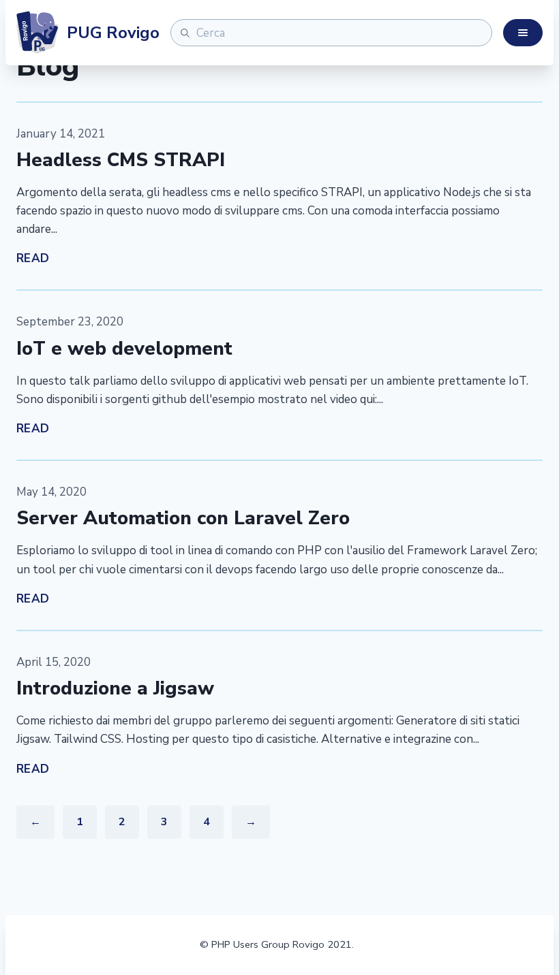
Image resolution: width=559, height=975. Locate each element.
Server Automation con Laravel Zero (183, 518)
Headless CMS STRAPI (120, 160)
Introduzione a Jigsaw (115, 688)
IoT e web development (124, 349)
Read (33, 258)
